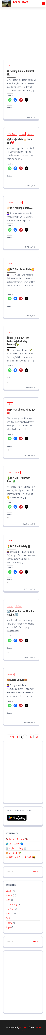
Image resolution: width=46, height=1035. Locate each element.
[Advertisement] (23, 31)
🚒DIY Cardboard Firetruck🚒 (21, 411)
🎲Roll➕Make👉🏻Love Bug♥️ (19, 140)
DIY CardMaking (12, 134)
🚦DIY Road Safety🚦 (19, 546)
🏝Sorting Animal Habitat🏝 (20, 72)
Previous (11, 736)
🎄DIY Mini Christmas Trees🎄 (18, 479)
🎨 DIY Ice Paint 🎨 (13, 852)
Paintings (9, 918)
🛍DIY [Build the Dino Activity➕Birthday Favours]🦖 (18, 341)
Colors (9, 472)
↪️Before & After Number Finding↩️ (21, 612)
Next (36, 736)
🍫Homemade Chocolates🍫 (17, 839)
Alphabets (10, 202)
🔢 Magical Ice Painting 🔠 (16, 848)
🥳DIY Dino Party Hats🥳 (20, 269)
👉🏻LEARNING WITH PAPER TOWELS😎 (21, 857)
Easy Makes (11, 674)
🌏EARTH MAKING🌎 (14, 843)
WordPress (23, 1027)
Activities (10, 65)
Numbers (22, 134)
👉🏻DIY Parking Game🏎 (19, 208)
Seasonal (30, 134)
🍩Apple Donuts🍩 (17, 680)
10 (31, 736)
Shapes (8, 927)
